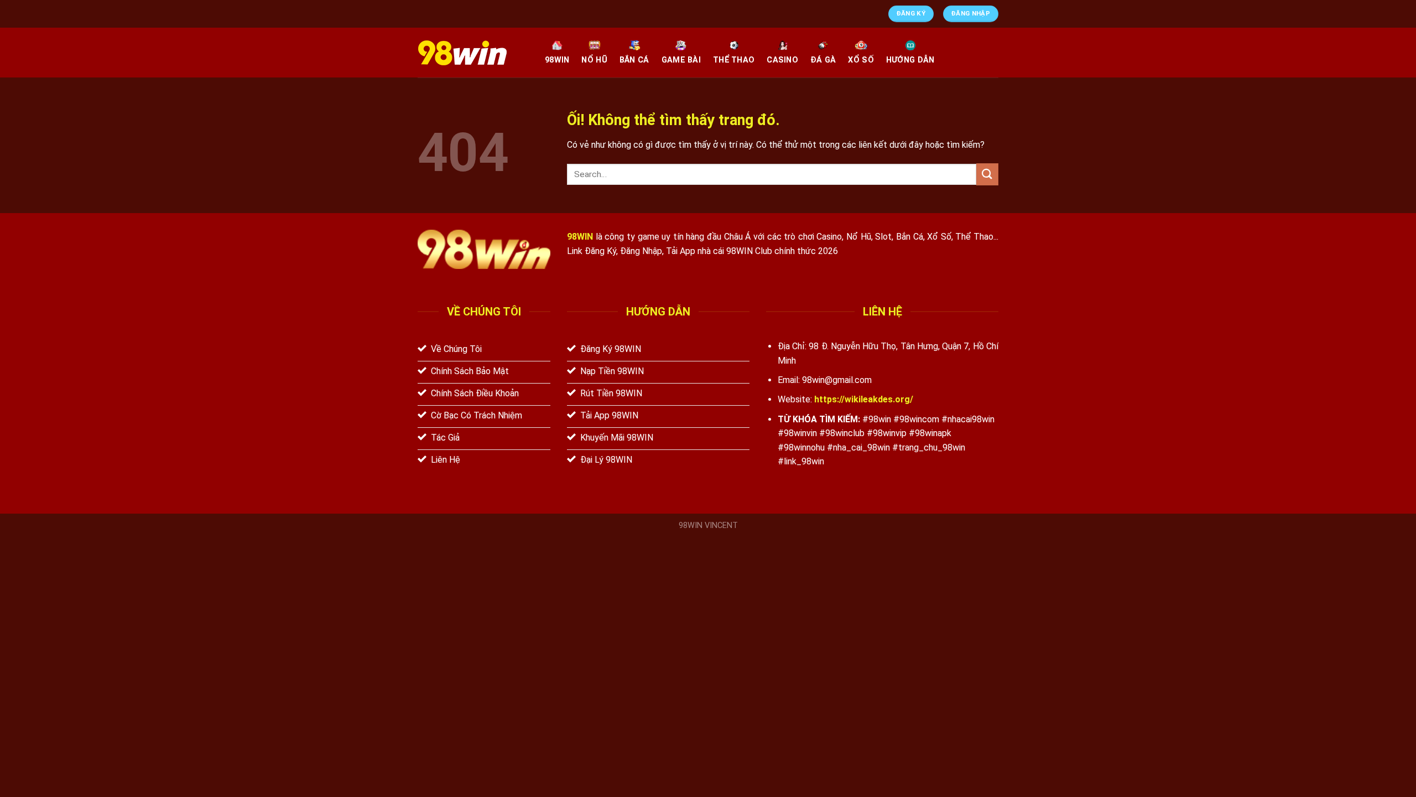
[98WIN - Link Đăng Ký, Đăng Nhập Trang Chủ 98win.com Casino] (473, 52)
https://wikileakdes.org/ (863, 399)
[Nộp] (987, 174)
